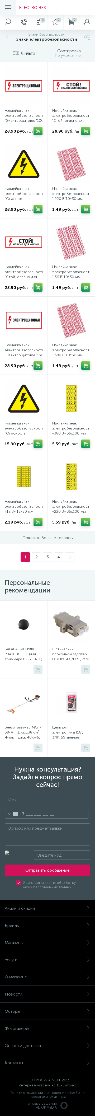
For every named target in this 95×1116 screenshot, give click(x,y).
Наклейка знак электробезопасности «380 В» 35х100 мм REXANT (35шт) (71, 431)
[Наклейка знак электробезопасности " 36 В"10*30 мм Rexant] (71, 242)
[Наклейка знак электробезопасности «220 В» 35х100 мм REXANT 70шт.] (71, 477)
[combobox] (14, 813)
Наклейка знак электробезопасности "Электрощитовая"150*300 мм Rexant (23, 352)
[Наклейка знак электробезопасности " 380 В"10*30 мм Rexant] (71, 320)
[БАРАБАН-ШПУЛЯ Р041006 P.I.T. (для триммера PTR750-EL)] (24, 624)
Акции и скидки (20, 908)
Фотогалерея (17, 1028)
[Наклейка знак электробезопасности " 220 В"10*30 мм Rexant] (71, 164)
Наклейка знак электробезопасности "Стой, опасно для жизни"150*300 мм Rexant (23, 277)
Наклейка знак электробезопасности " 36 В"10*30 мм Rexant (71, 274)
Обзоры (12, 1011)
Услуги (11, 959)
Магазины (14, 942)
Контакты (14, 1062)
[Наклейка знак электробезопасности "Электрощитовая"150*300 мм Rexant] (24, 320)
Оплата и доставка (23, 1045)
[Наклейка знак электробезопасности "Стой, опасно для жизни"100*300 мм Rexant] (71, 86)
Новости (13, 994)
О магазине (16, 976)
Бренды (12, 925)
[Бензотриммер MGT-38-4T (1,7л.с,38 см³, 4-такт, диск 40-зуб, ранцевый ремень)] (24, 703)
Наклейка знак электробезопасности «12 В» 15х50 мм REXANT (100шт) (23, 509)
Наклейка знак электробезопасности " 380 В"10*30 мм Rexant (71, 352)
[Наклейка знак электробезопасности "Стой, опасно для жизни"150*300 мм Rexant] (24, 242)
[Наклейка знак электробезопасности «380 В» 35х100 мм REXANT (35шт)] (71, 399)
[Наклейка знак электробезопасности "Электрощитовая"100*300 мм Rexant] (24, 86)
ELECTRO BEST (33, 7)
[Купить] (38, 131)
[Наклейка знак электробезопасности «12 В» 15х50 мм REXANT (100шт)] (24, 477)
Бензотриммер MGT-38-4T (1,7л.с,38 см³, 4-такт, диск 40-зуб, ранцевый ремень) (23, 735)
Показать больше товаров (47, 537)
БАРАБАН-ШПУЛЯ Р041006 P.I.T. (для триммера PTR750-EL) (23, 654)
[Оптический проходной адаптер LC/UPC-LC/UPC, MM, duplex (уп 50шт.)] (71, 624)
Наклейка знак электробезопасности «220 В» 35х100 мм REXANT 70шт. (71, 509)
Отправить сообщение (47, 870)
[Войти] (87, 22)
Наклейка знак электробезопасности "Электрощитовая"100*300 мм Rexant (23, 118)
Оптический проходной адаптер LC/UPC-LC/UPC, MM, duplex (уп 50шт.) (71, 656)
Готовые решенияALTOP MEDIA (42, 1105)
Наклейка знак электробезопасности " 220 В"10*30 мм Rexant (71, 196)
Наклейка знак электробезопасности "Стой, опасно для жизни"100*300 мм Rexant (71, 120)
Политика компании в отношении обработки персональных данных (48, 1095)
